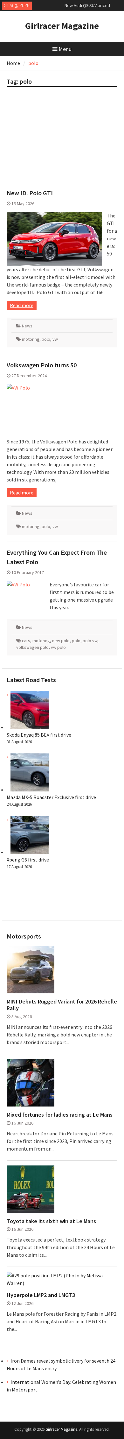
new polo (61, 640)
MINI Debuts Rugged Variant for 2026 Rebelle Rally (62, 1005)
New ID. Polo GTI (30, 193)
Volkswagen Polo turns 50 (42, 365)
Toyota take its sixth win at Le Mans (51, 1221)
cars (26, 640)
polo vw (90, 640)
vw (55, 339)
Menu (65, 49)
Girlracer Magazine (62, 25)
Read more (21, 305)
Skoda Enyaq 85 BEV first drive (93, 8)
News (27, 326)
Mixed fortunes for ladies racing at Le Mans (60, 1114)
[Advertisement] (62, 140)
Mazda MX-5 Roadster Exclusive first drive (51, 797)
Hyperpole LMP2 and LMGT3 (41, 1295)
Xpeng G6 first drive (28, 859)
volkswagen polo (32, 647)
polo (46, 339)
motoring (30, 339)
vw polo (58, 647)
